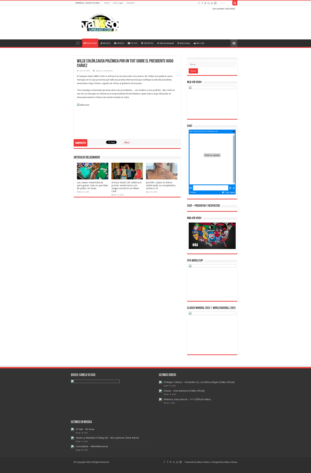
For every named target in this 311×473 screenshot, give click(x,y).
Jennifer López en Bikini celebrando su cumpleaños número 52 (161, 185)
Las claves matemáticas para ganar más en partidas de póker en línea (92, 185)
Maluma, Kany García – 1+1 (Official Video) (187, 399)
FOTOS (134, 43)
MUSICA (107, 43)
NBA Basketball (167, 43)
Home (107, 3)
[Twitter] (205, 3)
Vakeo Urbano (230, 462)
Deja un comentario (104, 71)
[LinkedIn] (208, 3)
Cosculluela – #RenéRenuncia (92, 446)
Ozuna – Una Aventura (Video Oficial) (184, 390)
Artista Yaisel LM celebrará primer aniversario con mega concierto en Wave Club (126, 187)
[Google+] (199, 3)
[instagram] (215, 3)
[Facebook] (202, 3)
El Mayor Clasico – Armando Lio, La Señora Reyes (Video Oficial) (199, 382)
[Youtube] (212, 3)
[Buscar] (234, 2)
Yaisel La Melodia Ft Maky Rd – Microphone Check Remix (107, 437)
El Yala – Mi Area (85, 429)
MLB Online (185, 43)
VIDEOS (120, 43)
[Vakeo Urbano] (100, 22)
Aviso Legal (118, 3)
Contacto (130, 3)
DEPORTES (149, 43)
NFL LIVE (200, 43)
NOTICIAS (92, 43)
